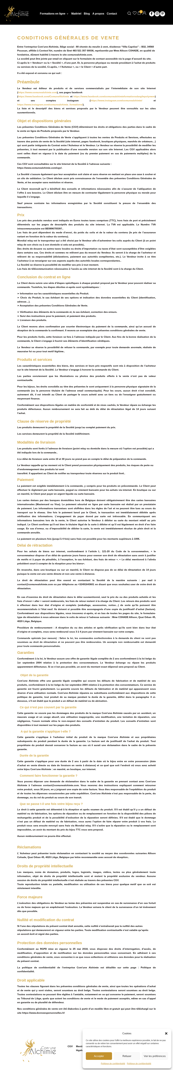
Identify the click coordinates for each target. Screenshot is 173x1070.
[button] (166, 1033)
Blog (87, 14)
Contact (112, 14)
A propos (98, 14)
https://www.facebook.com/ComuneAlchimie (43, 96)
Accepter (99, 1056)
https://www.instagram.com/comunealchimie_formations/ (50, 104)
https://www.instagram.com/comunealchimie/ (116, 100)
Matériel (76, 14)
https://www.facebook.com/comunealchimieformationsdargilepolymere (114, 96)
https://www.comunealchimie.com (37, 92)
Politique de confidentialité (113, 1063)
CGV (70, 1046)
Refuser (126, 1056)
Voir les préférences (155, 1056)
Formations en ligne (52, 14)
